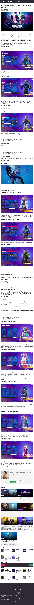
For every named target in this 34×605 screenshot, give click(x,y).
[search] (33, 1)
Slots (11, 1)
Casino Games (22, 1)
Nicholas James (5, 9)
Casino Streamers (14, 1)
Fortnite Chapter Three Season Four (8, 31)
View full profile (13, 482)
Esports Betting (28, 1)
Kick (8, 1)
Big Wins (5, 1)
